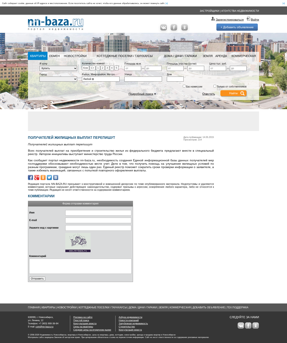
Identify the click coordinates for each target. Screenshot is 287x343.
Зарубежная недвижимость (133, 323)
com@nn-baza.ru (44, 326)
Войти (255, 19)
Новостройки (75, 56)
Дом (169, 74)
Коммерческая (244, 56)
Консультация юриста (84, 323)
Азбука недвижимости (130, 317)
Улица (128, 74)
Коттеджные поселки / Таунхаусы (125, 56)
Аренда (221, 56)
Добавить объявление (209, 307)
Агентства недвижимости (240, 10)
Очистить (208, 93)
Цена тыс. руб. (218, 63)
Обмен (54, 56)
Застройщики (209, 10)
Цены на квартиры (83, 326)
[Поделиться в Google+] (36, 177)
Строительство (127, 326)
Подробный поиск (141, 93)
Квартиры (38, 56)
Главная (34, 307)
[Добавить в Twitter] (49, 177)
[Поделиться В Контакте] (55, 177)
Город (43, 74)
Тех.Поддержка (237, 307)
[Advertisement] (143, 120)
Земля (208, 56)
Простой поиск (81, 320)
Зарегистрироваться (230, 19)
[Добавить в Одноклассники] (43, 177)
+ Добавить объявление (237, 27)
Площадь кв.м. (132, 63)
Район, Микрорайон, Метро (98, 74)
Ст (92, 67)
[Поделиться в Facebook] (30, 177)
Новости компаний (129, 320)
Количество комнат (93, 63)
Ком (85, 67)
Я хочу (43, 63)
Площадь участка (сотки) (181, 63)
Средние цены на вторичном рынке (92, 329)
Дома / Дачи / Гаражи (180, 56)
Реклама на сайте (82, 317)
